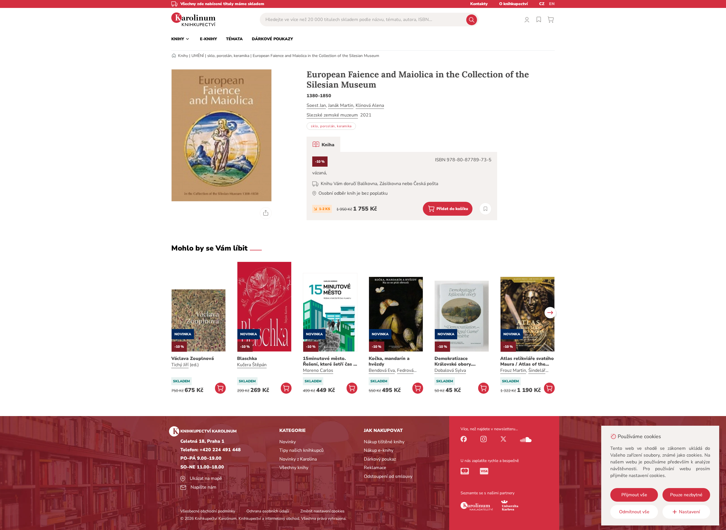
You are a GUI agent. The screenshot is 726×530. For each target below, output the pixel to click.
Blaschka (247, 358)
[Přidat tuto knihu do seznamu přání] (485, 209)
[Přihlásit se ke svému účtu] (527, 20)
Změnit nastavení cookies (322, 511)
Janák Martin (340, 105)
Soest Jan (316, 105)
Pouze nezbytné (686, 495)
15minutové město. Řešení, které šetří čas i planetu (329, 361)
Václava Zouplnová (192, 358)
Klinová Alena (370, 105)
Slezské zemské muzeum (332, 115)
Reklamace (375, 468)
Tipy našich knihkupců (301, 450)
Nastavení (689, 512)
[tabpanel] (402, 186)
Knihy (183, 55)
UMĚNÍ (197, 55)
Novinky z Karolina (298, 459)
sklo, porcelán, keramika (228, 55)
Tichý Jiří (180, 365)
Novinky (287, 442)
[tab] (323, 144)
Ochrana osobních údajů (267, 511)
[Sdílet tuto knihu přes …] (266, 213)
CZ (541, 4)
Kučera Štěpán (252, 365)
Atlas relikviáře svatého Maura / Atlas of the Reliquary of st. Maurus (527, 361)
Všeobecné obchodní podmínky (207, 511)
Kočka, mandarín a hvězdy (389, 361)
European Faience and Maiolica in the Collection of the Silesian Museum (316, 55)
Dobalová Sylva (450, 370)
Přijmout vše (634, 495)
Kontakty (479, 4)
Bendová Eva (382, 370)
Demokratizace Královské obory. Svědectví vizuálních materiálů (457, 361)
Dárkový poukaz (380, 459)
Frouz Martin (513, 370)
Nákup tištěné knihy (384, 442)
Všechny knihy (293, 468)
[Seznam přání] (539, 20)
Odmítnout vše (634, 512)
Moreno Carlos (318, 370)
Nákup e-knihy (378, 450)
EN (552, 4)
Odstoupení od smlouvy (388, 476)
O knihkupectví (513, 4)
